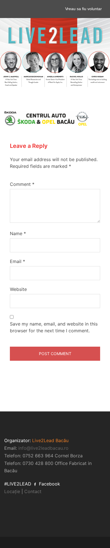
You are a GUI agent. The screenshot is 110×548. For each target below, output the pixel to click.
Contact (32, 491)
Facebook (49, 484)
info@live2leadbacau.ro (43, 448)
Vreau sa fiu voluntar (83, 8)
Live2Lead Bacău (50, 440)
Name (18, 233)
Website (18, 289)
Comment (22, 184)
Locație (12, 491)
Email (17, 261)
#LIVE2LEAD (17, 484)
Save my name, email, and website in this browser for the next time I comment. (54, 327)
